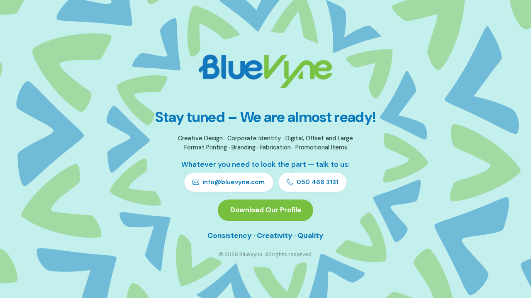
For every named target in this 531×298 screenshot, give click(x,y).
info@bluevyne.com (233, 182)
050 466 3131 (318, 182)
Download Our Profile (265, 209)
